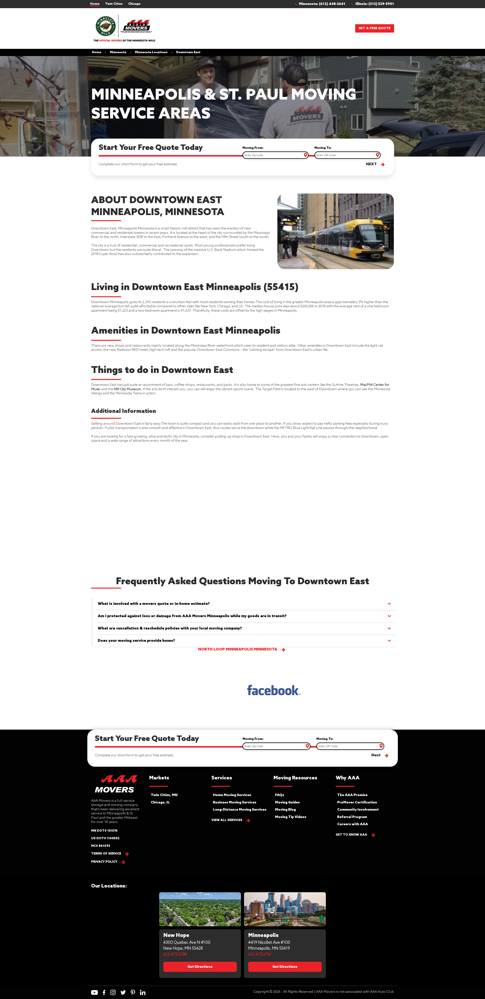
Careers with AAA (352, 824)
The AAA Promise (352, 795)
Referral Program (352, 817)
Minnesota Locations (151, 52)
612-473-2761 (259, 954)
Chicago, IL (160, 802)
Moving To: (323, 148)
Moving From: (253, 148)
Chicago (134, 4)
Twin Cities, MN (164, 795)
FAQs (279, 795)
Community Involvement (358, 810)
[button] (322, 4)
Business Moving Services (234, 802)
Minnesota (118, 52)
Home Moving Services (232, 795)
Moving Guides (287, 802)
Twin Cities (114, 4)
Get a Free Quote (375, 28)
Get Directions (200, 967)
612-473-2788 (175, 954)
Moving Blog (285, 810)
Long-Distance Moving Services (239, 810)
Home (94, 4)
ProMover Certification (357, 802)
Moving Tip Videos (290, 817)
